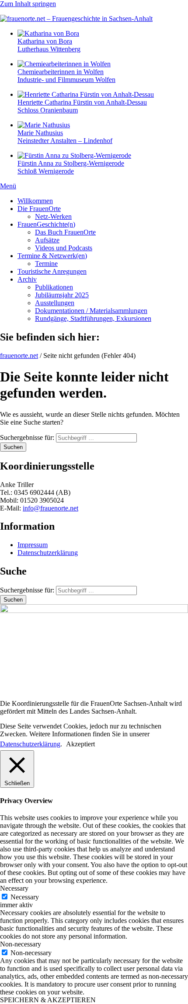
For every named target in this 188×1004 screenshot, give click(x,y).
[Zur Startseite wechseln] (76, 18)
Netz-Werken (53, 216)
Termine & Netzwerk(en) (52, 255)
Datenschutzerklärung (47, 552)
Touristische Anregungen (52, 271)
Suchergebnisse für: (28, 437)
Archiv (27, 279)
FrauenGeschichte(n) (46, 224)
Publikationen (54, 287)
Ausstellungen (54, 302)
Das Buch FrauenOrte (65, 232)
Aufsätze (47, 240)
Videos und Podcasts (63, 248)
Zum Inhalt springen (28, 3)
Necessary (24, 897)
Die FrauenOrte (39, 208)
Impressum (32, 544)
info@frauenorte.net (50, 508)
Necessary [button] (14, 888)
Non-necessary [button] (20, 944)
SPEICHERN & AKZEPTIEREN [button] (48, 1000)
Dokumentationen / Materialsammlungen (91, 310)
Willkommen (35, 200)
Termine (46, 263)
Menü (8, 186)
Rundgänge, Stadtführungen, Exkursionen (93, 318)
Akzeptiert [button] (80, 744)
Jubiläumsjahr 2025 (62, 295)
